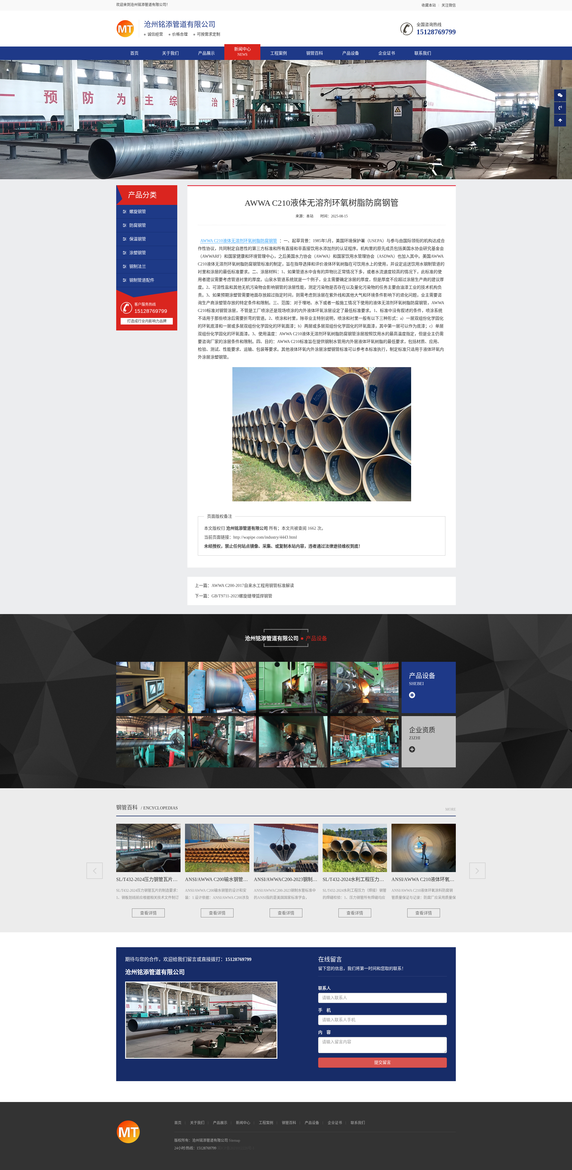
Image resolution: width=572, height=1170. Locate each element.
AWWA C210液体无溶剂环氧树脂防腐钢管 (238, 241)
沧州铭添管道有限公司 (179, 24)
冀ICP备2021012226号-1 (235, 1148)
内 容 (324, 1032)
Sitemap (234, 1140)
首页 (134, 53)
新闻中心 (242, 52)
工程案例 (278, 53)
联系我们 (422, 53)
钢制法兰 (137, 266)
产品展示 (206, 53)
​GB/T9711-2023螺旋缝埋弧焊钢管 (242, 596)
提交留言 (382, 1062)
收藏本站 (429, 5)
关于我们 (170, 53)
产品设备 (350, 53)
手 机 (324, 1010)
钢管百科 (314, 53)
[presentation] (94, 871)
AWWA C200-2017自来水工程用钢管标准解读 (253, 585)
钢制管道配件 (141, 280)
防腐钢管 (137, 225)
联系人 (324, 988)
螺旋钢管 (137, 211)
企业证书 (386, 53)
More (450, 809)
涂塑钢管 (137, 253)
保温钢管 (137, 239)
